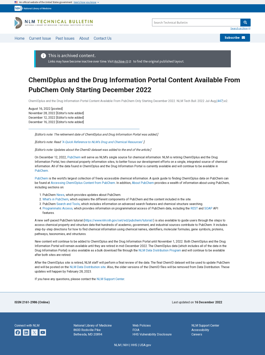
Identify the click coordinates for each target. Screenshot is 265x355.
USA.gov (145, 345)
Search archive (239, 28)
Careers (196, 334)
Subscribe (233, 37)
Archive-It (121, 61)
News (60, 195)
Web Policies (141, 325)
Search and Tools (68, 204)
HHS (134, 345)
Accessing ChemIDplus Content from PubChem (83, 183)
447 (220, 101)
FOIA (135, 330)
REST (194, 208)
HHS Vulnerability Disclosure (152, 334)
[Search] (245, 22)
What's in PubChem (55, 199)
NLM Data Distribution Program (160, 250)
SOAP (208, 208)
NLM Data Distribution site (88, 267)
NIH (125, 345)
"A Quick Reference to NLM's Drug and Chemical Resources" (102, 142)
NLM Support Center (110, 279)
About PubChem (143, 183)
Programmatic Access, (57, 208)
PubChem (74, 157)
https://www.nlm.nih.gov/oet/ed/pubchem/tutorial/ (119, 220)
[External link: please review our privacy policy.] (18, 332)
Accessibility (200, 330)
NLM (117, 345)
